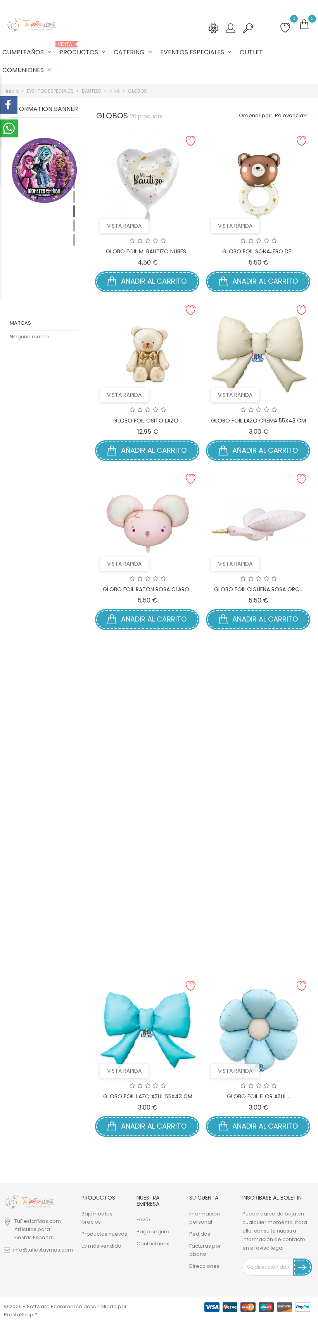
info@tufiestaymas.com (43, 1249)
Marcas (20, 323)
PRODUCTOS (83, 49)
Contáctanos (153, 1243)
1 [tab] (74, 182)
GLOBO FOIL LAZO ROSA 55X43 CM (147, 927)
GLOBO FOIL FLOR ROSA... (258, 758)
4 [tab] (74, 225)
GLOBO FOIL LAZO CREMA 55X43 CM (258, 420)
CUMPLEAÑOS (27, 52)
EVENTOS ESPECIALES (196, 52)
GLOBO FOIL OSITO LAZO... (147, 420)
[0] (304, 24)
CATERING (134, 52)
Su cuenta (203, 1198)
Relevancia (289, 115)
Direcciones (204, 1266)
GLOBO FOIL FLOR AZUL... (258, 1096)
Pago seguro (153, 1231)
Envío (143, 1219)
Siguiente (290, 1159)
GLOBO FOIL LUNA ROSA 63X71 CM (147, 758)
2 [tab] (74, 197)
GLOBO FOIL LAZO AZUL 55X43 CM (147, 1096)
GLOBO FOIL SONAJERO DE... (258, 251)
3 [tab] (74, 211)
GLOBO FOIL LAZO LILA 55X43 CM (259, 927)
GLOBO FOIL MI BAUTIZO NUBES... (148, 251)
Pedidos (199, 1234)
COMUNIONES (27, 70)
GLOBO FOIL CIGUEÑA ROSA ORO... (258, 589)
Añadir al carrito (153, 281)
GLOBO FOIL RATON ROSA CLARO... (148, 589)
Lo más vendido (101, 1246)
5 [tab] (74, 240)
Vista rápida (124, 226)
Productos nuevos (104, 1234)
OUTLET (251, 52)
